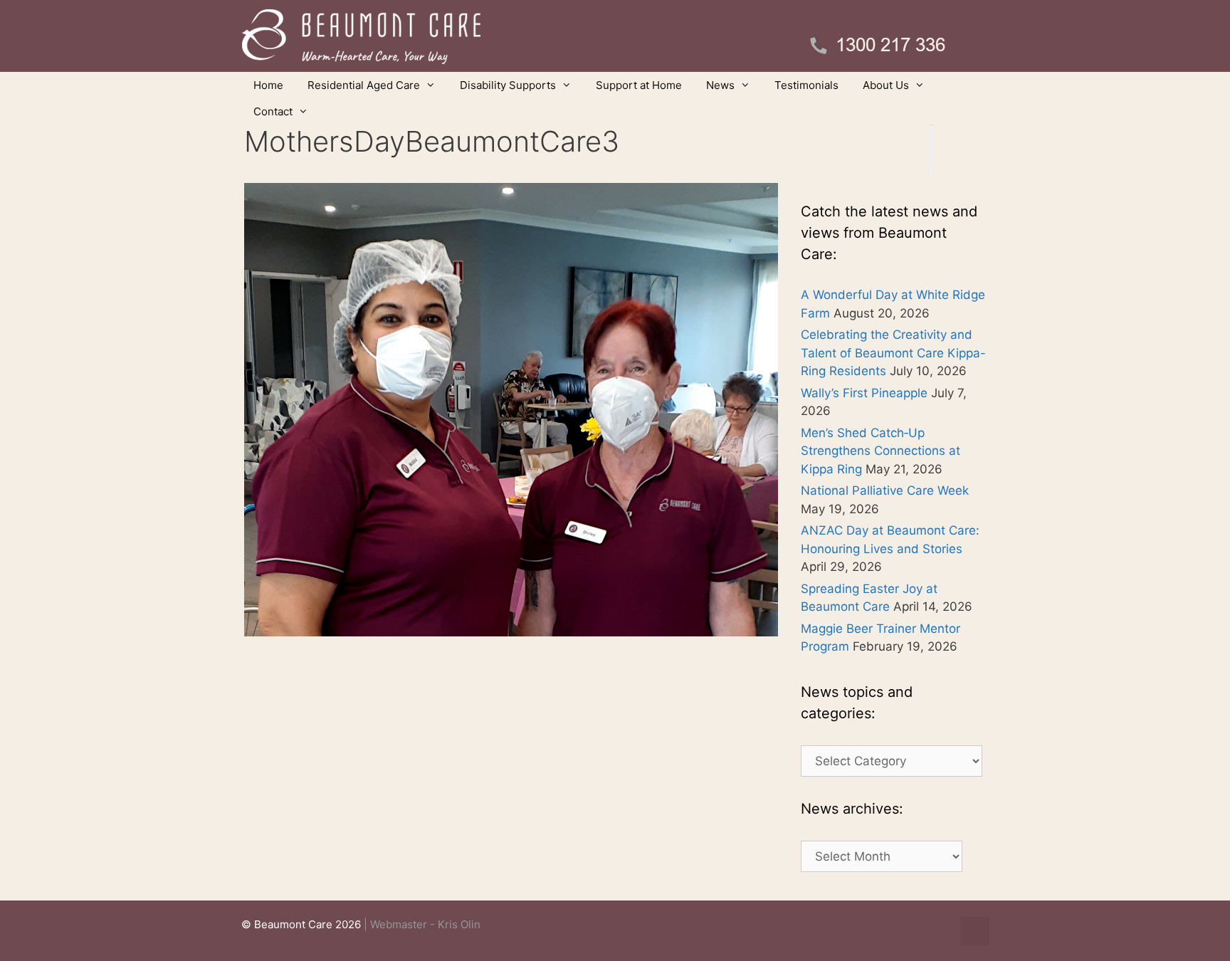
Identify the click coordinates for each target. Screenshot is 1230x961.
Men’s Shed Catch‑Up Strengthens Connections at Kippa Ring (880, 451)
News (720, 85)
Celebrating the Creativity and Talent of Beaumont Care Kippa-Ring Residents (893, 352)
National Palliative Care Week (885, 490)
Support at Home (639, 85)
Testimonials (806, 85)
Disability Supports (508, 85)
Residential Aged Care (364, 85)
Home (268, 85)
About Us (886, 85)
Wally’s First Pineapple (864, 393)
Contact (273, 111)
